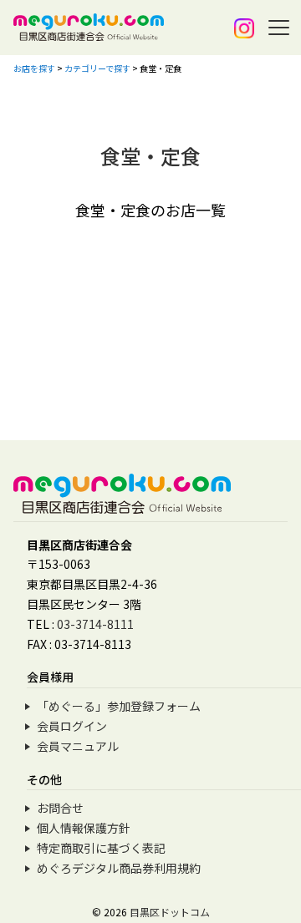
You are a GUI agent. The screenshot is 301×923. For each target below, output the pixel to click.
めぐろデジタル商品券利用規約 (119, 868)
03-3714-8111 (95, 624)
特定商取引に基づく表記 (101, 847)
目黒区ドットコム (170, 912)
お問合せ (60, 807)
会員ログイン (72, 726)
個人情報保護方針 (83, 827)
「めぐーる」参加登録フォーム (119, 705)
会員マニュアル (78, 746)
